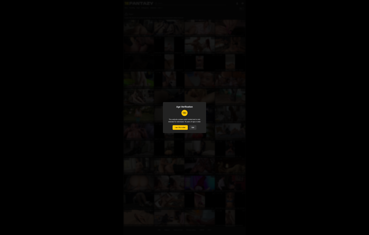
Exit (193, 127)
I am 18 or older (180, 127)
